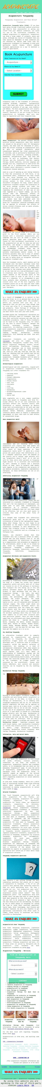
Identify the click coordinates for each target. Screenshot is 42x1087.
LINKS (21, 12)
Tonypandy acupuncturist (21, 795)
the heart (15, 600)
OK (33, 1085)
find (8, 927)
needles (36, 142)
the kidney (25, 600)
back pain (10, 816)
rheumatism (6, 807)
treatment (29, 38)
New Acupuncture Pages (17, 1066)
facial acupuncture (21, 807)
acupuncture (12, 845)
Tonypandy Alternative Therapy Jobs (20, 1029)
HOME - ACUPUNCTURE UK (21, 1058)
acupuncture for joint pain (16, 838)
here (28, 947)
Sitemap (4, 1066)
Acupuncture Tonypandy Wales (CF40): (16, 25)
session (23, 234)
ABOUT (25, 12)
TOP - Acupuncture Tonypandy (13, 1041)
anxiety (26, 815)
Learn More (23, 1085)
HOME (17, 12)
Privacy (37, 1066)
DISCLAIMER (37, 12)
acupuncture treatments (11, 43)
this (8, 778)
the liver (25, 593)
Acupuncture (35, 34)
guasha (29, 329)
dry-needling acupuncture (22, 327)
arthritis (6, 834)
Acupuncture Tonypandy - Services (16, 951)
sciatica (36, 834)
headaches (20, 806)
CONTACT (31, 12)
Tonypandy (6, 341)
